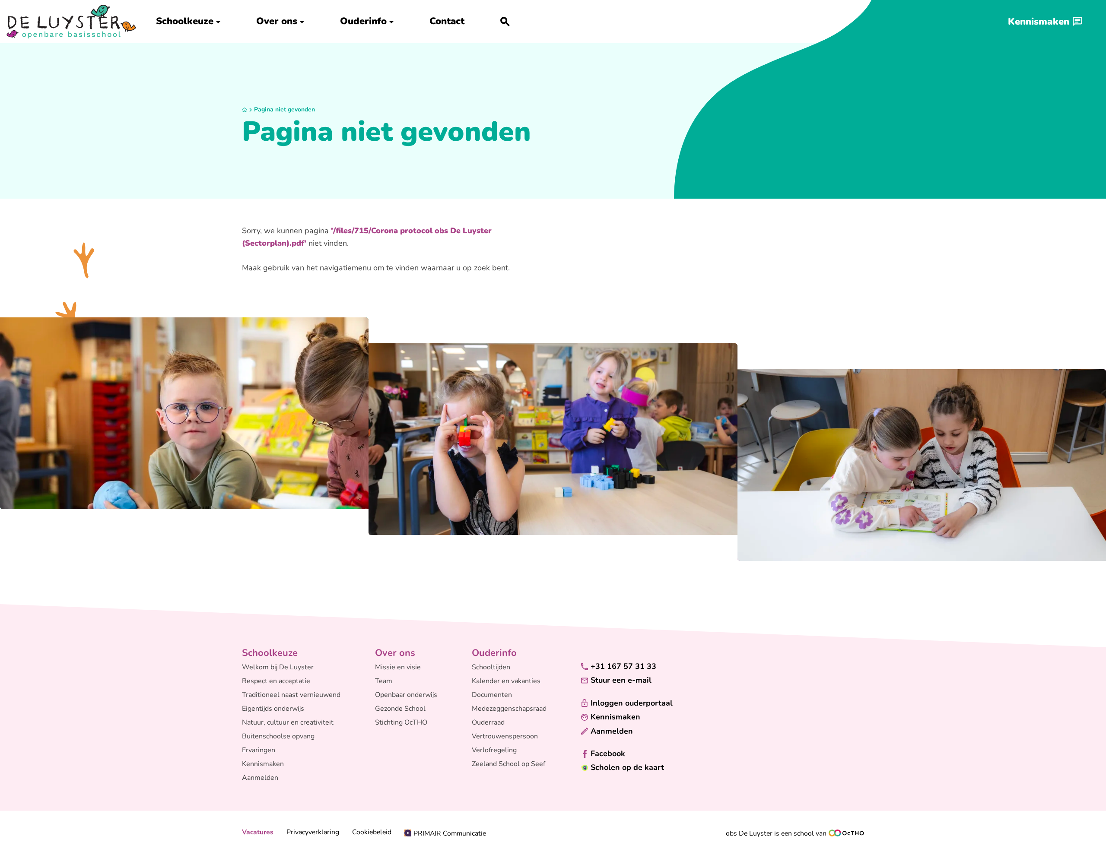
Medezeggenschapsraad (509, 708)
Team (383, 681)
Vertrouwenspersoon (505, 736)
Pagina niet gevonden (284, 109)
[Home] (71, 21)
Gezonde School (400, 708)
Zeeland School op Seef (508, 764)
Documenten (492, 695)
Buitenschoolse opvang (278, 736)
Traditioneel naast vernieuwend (291, 695)
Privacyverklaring (312, 832)
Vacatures (257, 832)
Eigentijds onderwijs (273, 708)
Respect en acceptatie (276, 681)
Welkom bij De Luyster (278, 667)
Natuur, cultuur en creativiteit (288, 722)
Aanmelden (260, 777)
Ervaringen (258, 750)
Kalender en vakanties (506, 681)
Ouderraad (488, 722)
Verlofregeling (494, 750)
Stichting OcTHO (401, 722)
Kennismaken (263, 764)
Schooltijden (491, 667)
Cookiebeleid (371, 832)
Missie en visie (398, 667)
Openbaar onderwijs (406, 695)
